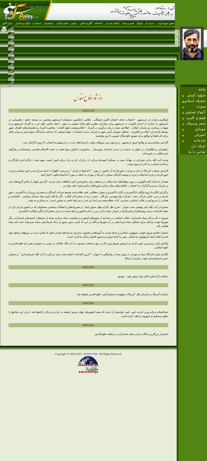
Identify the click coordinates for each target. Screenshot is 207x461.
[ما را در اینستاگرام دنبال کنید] (173, 29)
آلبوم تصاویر (195, 112)
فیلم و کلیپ (196, 118)
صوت (201, 106)
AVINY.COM (90, 353)
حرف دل (198, 146)
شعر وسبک (196, 123)
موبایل (200, 129)
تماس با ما (197, 152)
